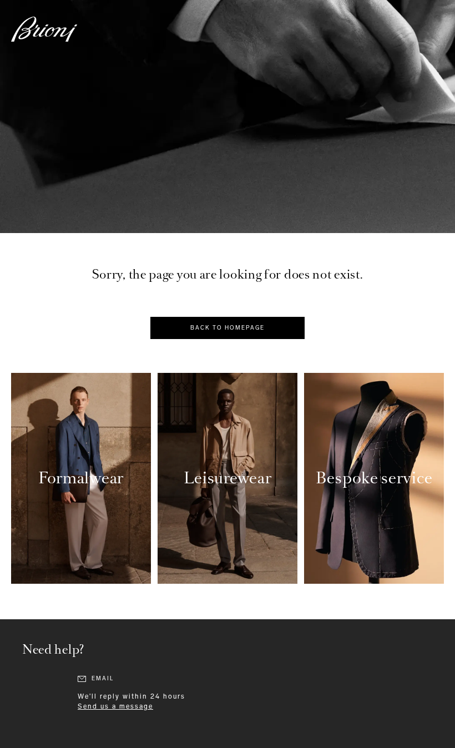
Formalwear (81, 478)
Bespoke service (374, 478)
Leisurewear (228, 478)
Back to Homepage (227, 328)
